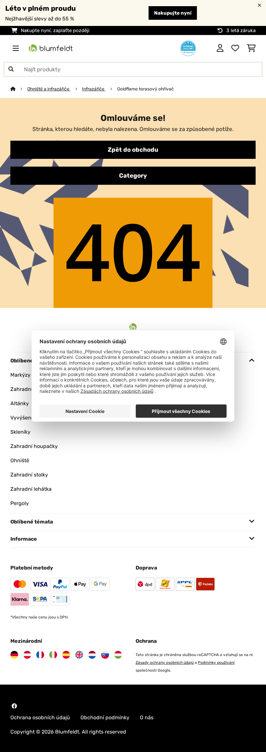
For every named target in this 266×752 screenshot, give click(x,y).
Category (133, 175)
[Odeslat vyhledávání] (11, 69)
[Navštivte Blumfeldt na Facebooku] (14, 706)
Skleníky (20, 432)
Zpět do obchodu (133, 149)
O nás (146, 717)
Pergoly (19, 503)
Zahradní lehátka (31, 489)
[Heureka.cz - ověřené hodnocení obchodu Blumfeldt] (188, 48)
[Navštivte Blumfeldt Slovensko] (105, 655)
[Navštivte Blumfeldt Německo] (14, 655)
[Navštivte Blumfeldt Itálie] (53, 655)
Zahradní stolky (29, 475)
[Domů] (18, 88)
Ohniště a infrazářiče (48, 88)
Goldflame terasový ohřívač (145, 88)
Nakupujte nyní (172, 13)
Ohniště (19, 460)
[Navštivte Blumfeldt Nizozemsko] (92, 655)
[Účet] (220, 48)
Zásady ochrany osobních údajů (165, 662)
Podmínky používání (216, 662)
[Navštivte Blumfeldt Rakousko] (27, 655)
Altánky (19, 403)
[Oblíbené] (235, 48)
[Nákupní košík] (251, 48)
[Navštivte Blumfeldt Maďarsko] (118, 655)
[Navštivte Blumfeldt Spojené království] (79, 655)
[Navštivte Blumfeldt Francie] (40, 655)
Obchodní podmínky (104, 717)
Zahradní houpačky (34, 446)
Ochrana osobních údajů (40, 717)
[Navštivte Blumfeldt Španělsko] (66, 655)
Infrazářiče (93, 88)
